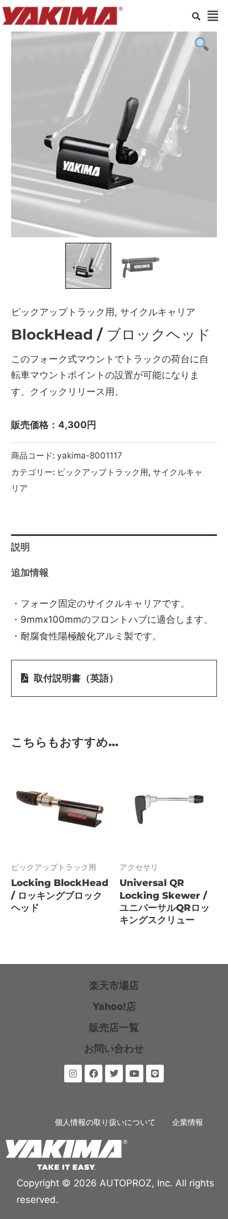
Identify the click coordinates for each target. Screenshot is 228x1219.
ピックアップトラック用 (63, 311)
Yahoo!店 (114, 1006)
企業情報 (187, 1122)
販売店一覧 (114, 1027)
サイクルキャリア (157, 311)
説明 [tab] (20, 547)
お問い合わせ (114, 1048)
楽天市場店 (114, 985)
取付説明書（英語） (76, 678)
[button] (213, 16)
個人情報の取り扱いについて (105, 1122)
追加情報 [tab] (30, 572)
